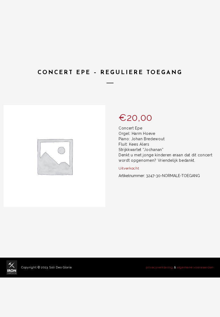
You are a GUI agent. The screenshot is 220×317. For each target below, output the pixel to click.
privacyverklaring (159, 267)
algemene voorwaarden (195, 267)
